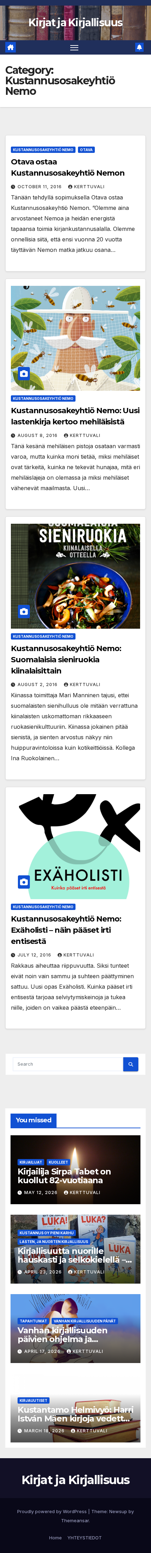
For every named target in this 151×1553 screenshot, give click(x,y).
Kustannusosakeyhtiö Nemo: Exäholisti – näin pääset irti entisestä (66, 930)
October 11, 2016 (40, 186)
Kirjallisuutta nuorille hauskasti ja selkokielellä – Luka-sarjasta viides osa (71, 1259)
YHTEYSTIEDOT (84, 1537)
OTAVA (86, 150)
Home (55, 1537)
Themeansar (75, 1520)
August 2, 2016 (38, 684)
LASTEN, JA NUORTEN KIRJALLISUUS (54, 1242)
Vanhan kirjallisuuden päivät (85, 1321)
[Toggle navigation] (74, 47)
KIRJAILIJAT (31, 1162)
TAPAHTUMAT (33, 1321)
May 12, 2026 (41, 1192)
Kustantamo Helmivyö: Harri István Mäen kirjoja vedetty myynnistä (75, 1418)
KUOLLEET (58, 1162)
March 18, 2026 (45, 1430)
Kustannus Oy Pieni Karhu (47, 1233)
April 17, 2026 (43, 1351)
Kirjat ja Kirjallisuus (75, 22)
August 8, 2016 (38, 435)
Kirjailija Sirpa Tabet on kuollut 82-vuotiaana (64, 1175)
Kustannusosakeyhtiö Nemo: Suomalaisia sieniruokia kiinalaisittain (66, 660)
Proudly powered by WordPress (52, 1511)
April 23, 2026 (43, 1272)
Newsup (118, 1511)
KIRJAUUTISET (33, 1400)
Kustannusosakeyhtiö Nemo (43, 150)
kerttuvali (89, 186)
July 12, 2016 (35, 955)
